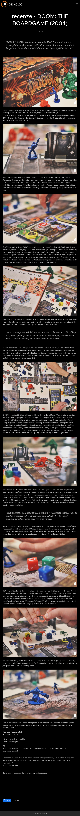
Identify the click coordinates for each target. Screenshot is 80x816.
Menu (77, 4)
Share (8, 800)
